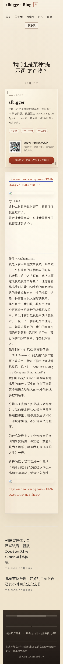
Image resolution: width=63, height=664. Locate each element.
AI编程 (30, 17)
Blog (49, 17)
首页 (8, 17)
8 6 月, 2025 (31, 83)
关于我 (19, 17)
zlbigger (11, 568)
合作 (40, 17)
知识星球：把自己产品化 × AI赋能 (32, 160)
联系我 (32, 25)
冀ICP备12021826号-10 (31, 656)
